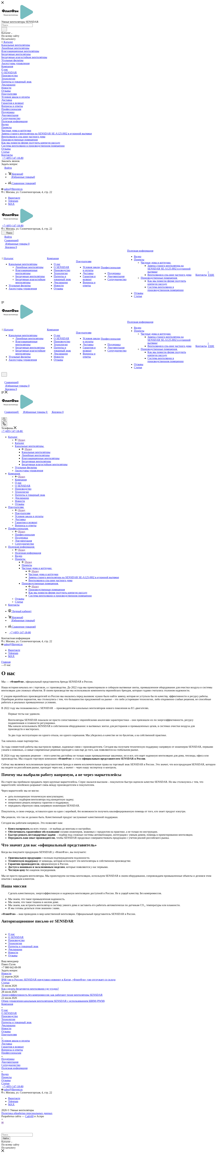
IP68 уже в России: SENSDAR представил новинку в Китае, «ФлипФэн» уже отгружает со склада (58, 979)
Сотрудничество (10, 1065)
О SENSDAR (9, 1013)
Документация (9, 1062)
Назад (21, 440)
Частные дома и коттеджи (43, 574)
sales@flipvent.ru (13, 189)
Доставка (6, 1043)
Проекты (27, 565)
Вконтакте (14, 197)
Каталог (19, 443)
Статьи (5, 982)
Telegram (13, 200)
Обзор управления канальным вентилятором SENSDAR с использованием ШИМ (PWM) (53, 1001)
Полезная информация (28, 552)
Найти (6, 1138)
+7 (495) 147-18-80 (12, 158)
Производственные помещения (46, 589)
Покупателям (22, 513)
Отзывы (6, 1031)
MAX (11, 203)
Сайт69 (29, 1116)
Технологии (8, 1019)
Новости (6, 973)
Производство (9, 1016)
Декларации (8, 1025)
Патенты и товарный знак (16, 1022)
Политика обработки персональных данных (26, 1113)
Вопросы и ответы (12, 1049)
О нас (4, 1010)
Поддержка (7, 1059)
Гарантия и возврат (12, 1046)
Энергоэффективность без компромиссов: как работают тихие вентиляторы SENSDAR (52, 994)
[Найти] (4, 29)
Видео (5, 1074)
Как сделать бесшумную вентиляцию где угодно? (30, 988)
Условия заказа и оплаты (15, 1040)
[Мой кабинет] (2, 378)
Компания (21, 479)
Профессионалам (25, 534)
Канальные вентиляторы (36, 452)
